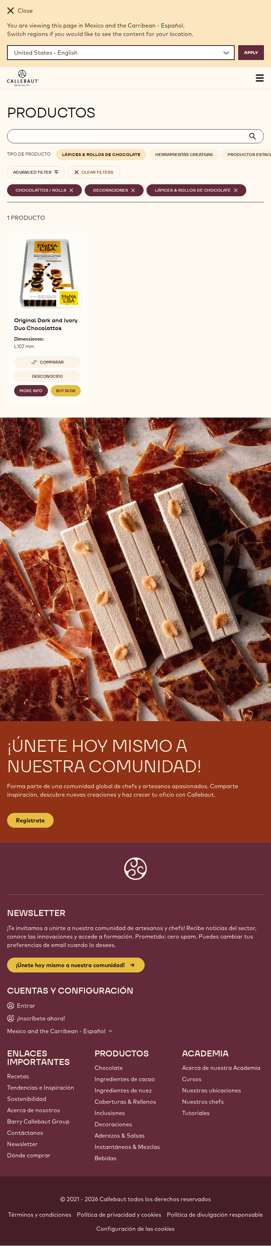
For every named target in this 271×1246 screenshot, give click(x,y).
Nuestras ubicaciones (211, 1090)
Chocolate (109, 1067)
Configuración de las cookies (135, 1228)
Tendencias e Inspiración (40, 1087)
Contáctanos (25, 1132)
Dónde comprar (28, 1155)
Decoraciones (113, 1124)
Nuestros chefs (203, 1101)
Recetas (18, 1076)
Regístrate (30, 820)
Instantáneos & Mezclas (127, 1146)
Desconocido (47, 376)
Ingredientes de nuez (123, 1090)
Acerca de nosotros (33, 1110)
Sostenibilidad (26, 1098)
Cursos (191, 1079)
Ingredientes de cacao (125, 1079)
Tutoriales (196, 1112)
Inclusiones (110, 1112)
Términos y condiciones (39, 1214)
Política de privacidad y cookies (119, 1214)
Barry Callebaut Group (38, 1121)
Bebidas (105, 1158)
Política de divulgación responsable (215, 1214)
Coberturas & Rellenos (125, 1101)
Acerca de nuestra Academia (221, 1067)
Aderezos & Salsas (120, 1135)
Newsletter (22, 1144)
